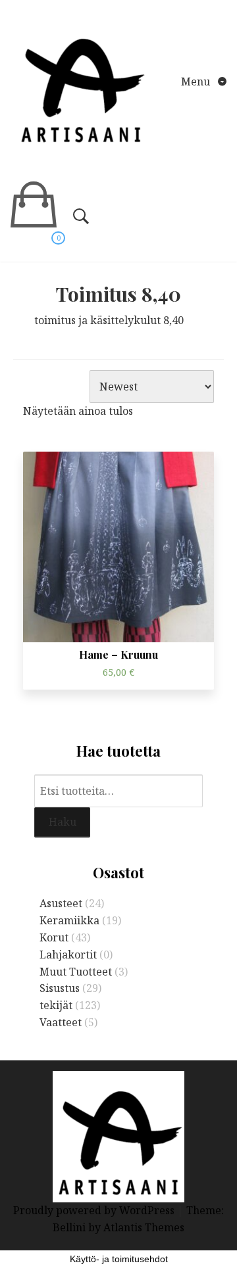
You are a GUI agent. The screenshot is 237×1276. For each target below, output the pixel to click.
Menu (197, 81)
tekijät (56, 1005)
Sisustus (60, 988)
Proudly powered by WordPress (95, 1210)
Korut (54, 937)
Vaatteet (61, 1022)
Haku (62, 822)
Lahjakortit (68, 954)
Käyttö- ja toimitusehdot (119, 1259)
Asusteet (61, 903)
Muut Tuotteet (76, 971)
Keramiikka (69, 920)
